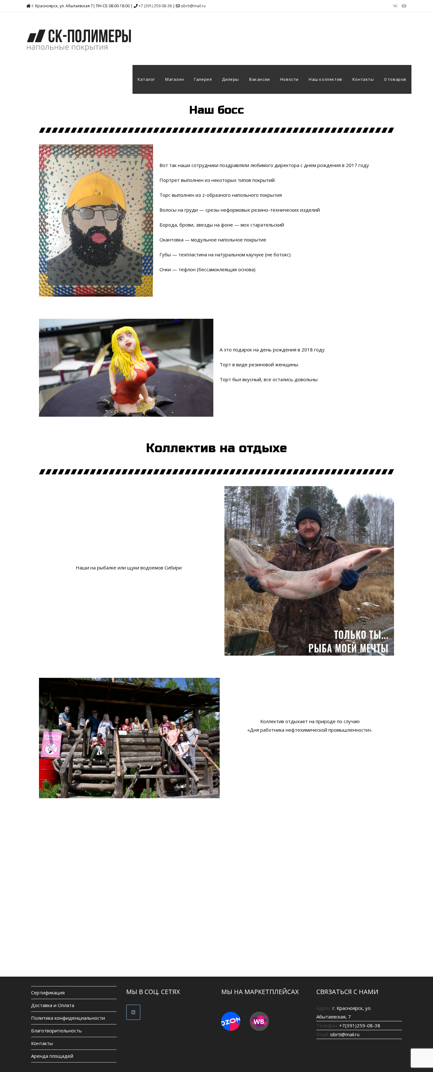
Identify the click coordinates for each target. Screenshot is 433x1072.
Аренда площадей (52, 1056)
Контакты (42, 1043)
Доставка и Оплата (52, 1005)
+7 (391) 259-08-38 (155, 6)
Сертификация (48, 992)
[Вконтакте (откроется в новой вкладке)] (395, 6)
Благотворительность (56, 1030)
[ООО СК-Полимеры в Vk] (133, 1012)
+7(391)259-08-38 (359, 1025)
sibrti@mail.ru (193, 6)
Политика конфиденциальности (68, 1018)
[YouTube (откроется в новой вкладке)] (403, 6)
